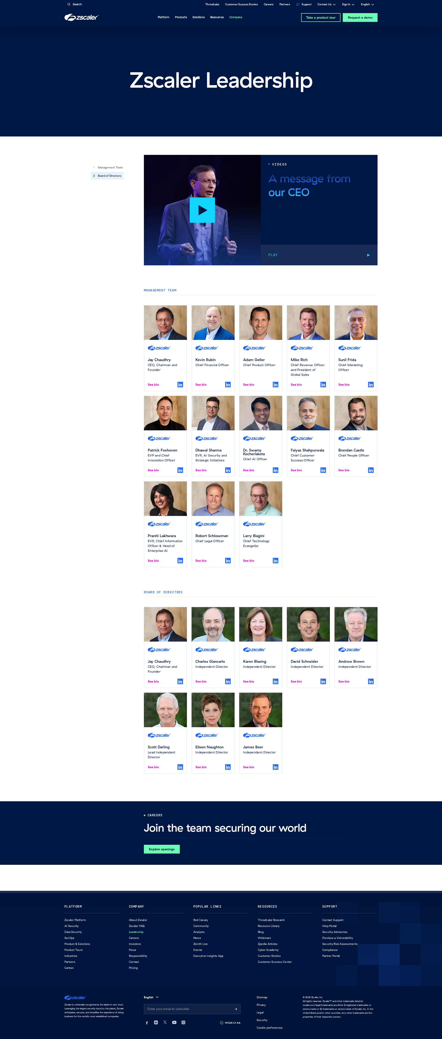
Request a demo (360, 17)
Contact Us (324, 5)
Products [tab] (181, 17)
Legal (260, 1012)
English (365, 5)
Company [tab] (235, 17)
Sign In (346, 5)
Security (262, 1020)
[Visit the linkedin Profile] (180, 384)
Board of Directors (109, 175)
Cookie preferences (269, 1027)
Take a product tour (320, 17)
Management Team (110, 167)
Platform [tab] (163, 17)
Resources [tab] (217, 17)
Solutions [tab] (198, 17)
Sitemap (262, 997)
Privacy (261, 1005)
